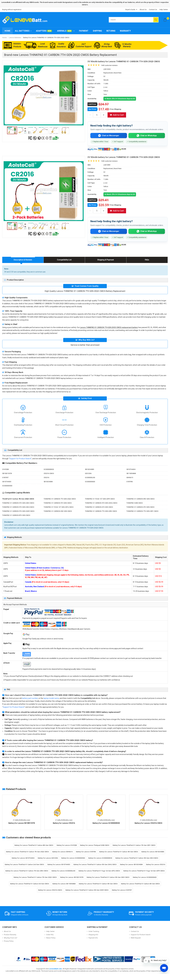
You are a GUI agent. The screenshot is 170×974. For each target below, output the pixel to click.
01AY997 (5, 477)
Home (7, 31)
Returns (110, 31)
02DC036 (88, 473)
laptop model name (51, 698)
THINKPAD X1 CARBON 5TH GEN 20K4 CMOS (18, 507)
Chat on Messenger (110, 135)
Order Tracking (93, 931)
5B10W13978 (7, 473)
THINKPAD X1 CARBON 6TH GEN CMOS (99, 507)
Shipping (97, 31)
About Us (143, 9)
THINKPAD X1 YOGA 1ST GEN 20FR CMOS (100, 499)
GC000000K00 (49, 469)
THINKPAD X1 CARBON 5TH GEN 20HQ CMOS (101, 503)
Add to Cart (118, 115)
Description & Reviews (23, 260)
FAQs (147, 260)
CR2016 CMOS (49, 473)
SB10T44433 (6, 482)
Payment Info (93, 938)
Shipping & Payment (105, 260)
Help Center (163, 9)
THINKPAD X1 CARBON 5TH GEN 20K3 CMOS (18, 503)
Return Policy (50, 938)
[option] (44, 95)
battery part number (30, 698)
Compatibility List (64, 260)
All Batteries (22, 31)
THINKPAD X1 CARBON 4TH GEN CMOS (140, 507)
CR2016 (46, 477)
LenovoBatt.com (55, 969)
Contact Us (153, 9)
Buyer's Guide (130, 9)
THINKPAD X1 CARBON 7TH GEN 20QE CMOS (60, 499)
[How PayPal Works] (133, 959)
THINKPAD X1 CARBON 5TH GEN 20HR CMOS (18, 511)
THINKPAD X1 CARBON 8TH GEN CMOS (16, 515)
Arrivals (64, 31)
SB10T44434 (130, 469)
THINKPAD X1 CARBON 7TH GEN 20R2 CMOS (101, 511)
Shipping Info (93, 935)
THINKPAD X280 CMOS (134, 503)
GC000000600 (90, 482)
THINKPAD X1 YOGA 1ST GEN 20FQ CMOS (59, 507)
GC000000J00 (90, 477)
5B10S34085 (89, 469)
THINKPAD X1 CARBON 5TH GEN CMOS (58, 503)
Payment (83, 31)
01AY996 (129, 482)
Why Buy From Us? (10, 938)
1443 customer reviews (109, 65)
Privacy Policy (8, 941)
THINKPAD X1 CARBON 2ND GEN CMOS (58, 511)
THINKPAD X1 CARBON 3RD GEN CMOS (140, 499)
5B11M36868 (131, 473)
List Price (92, 104)
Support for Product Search (20, 459)
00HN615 (129, 477)
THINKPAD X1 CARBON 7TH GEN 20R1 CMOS (142, 511)
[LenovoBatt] (25, 19)
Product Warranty (10, 935)
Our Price (92, 109)
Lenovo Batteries (15, 37)
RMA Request (136, 938)
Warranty (125, 31)
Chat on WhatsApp (148, 135)
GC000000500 (7, 486)
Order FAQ (50, 935)
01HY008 (5, 469)
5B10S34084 (48, 482)
